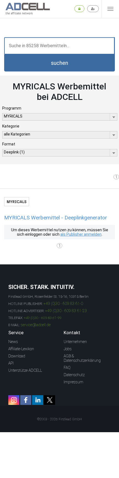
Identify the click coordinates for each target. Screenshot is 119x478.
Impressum (73, 382)
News (13, 341)
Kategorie (10, 126)
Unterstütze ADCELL (25, 370)
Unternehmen (75, 341)
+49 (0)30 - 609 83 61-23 (66, 311)
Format (8, 144)
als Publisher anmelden (81, 234)
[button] (59, 62)
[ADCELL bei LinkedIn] (37, 400)
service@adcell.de (36, 325)
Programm (11, 108)
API (11, 363)
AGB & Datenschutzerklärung (82, 358)
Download (16, 356)
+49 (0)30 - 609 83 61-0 (63, 303)
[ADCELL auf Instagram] (13, 400)
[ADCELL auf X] (49, 400)
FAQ (67, 367)
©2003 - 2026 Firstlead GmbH (59, 419)
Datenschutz (74, 375)
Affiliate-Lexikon (21, 349)
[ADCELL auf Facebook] (25, 400)
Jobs (68, 349)
